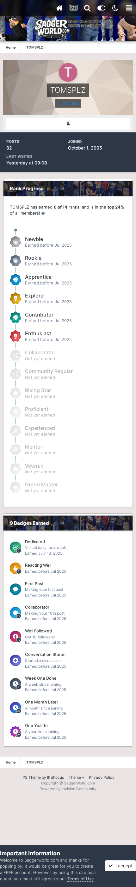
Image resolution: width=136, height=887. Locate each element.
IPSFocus (55, 777)
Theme (75, 777)
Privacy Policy (101, 777)
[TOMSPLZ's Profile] (68, 123)
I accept (123, 865)
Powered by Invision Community (68, 788)
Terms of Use (80, 878)
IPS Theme (31, 777)
